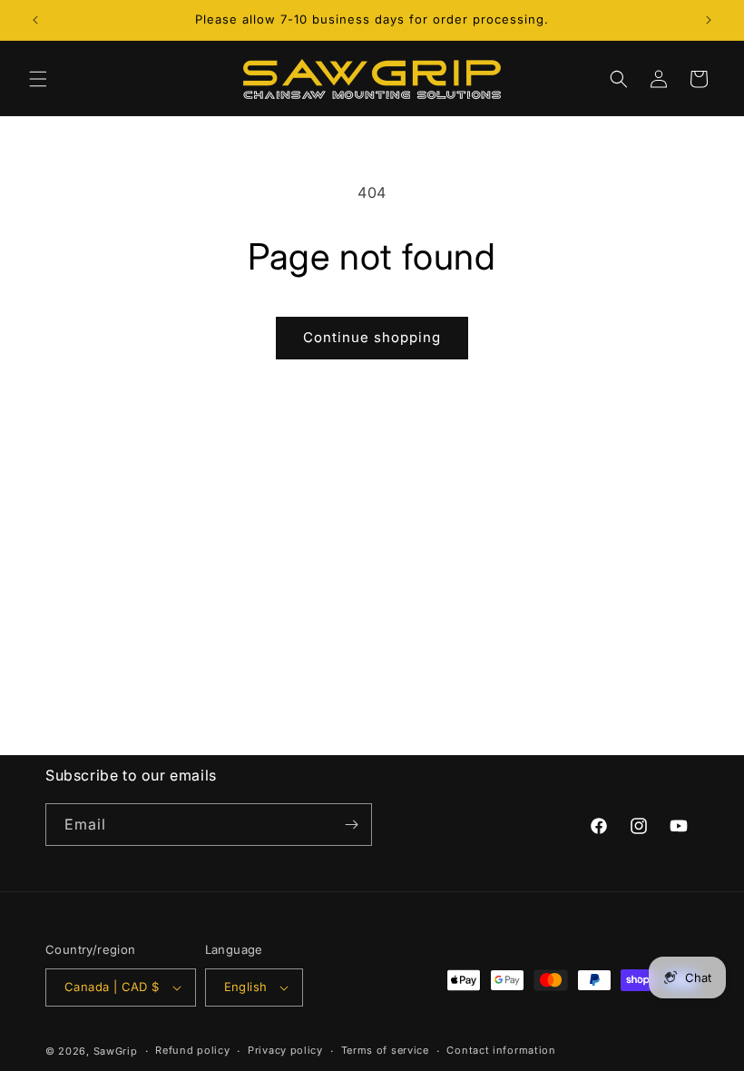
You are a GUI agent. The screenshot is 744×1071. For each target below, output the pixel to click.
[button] (38, 79)
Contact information (500, 1050)
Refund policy (192, 1050)
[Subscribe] (351, 824)
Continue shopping (372, 337)
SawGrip (115, 1051)
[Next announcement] (709, 20)
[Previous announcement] (35, 20)
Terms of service (385, 1050)
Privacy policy (285, 1050)
